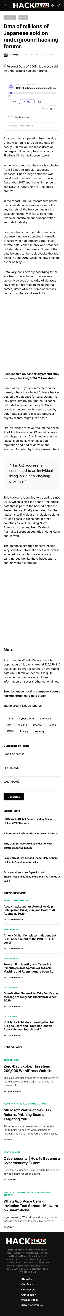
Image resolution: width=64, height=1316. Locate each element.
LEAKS (10, 731)
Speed (45, 108)
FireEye (27, 201)
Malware (21, 1192)
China (9, 718)
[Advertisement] (32, 333)
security (39, 731)
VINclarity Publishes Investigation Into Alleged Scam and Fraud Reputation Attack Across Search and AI (29, 1025)
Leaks (23, 17)
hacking (22, 724)
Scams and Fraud (38, 1104)
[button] (5, 5)
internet (37, 724)
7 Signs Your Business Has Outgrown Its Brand (31, 833)
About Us (27, 1279)
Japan (52, 724)
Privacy (24, 731)
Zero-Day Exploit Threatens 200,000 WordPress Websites (29, 1068)
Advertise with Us (32, 1304)
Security (10, 17)
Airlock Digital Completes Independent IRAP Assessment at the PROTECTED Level (30, 939)
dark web (45, 718)
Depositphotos (32, 705)
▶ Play (26, 101)
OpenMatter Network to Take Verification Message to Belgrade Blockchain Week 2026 (32, 997)
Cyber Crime (26, 718)
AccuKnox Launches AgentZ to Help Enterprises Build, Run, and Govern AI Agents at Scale (32, 876)
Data (8, 724)
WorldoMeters (31, 660)
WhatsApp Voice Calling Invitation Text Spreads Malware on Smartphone (31, 1205)
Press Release (21, 900)
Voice (10, 116)
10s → (41, 101)
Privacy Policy (29, 1299)
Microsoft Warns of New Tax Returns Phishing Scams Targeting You (28, 1114)
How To (7, 1152)
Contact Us (28, 1289)
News (6, 1060)
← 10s (13, 101)
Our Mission (28, 1294)
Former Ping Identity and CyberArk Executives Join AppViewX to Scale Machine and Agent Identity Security (28, 968)
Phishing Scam (21, 1104)
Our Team (27, 1284)
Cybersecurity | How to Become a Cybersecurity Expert (32, 1160)
